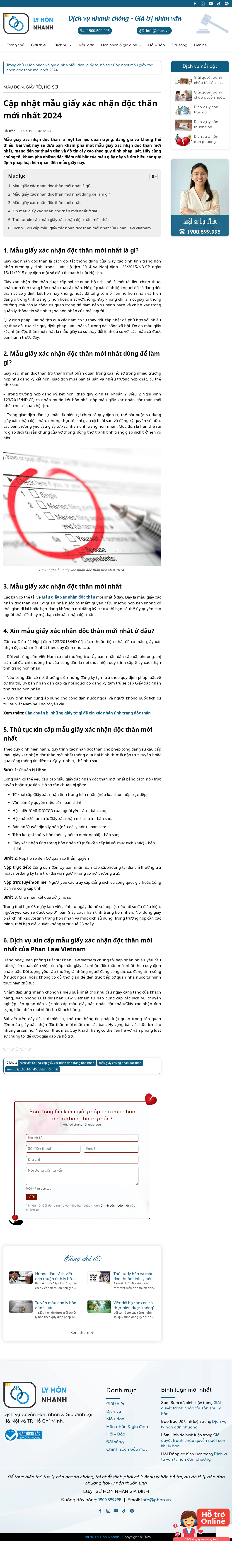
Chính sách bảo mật (115, 1205)
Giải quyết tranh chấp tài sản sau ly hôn (208, 81)
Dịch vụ (113, 1411)
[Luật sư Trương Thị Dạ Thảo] (200, 197)
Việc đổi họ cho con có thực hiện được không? (134, 1305)
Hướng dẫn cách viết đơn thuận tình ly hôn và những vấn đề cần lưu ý (54, 1276)
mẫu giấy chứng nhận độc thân (120, 1063)
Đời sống (115, 1442)
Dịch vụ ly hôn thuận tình (206, 124)
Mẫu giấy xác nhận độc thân (68, 597)
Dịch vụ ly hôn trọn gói (206, 109)
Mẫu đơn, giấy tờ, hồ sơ (30, 87)
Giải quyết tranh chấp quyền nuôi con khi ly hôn (208, 95)
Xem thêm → (82, 1332)
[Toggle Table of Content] (151, 176)
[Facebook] (100, 1511)
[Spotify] (132, 1511)
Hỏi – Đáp (115, 1434)
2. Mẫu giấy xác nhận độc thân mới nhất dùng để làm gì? (59, 194)
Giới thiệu (116, 1404)
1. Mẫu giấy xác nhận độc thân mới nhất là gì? (49, 185)
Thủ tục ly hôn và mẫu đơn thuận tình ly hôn (134, 1276)
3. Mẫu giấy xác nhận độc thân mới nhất (44, 202)
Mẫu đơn (115, 1419)
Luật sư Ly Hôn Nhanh (100, 1537)
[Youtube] (116, 1511)
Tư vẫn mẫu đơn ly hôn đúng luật (55, 1305)
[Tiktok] (124, 1511)
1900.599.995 (109, 1500)
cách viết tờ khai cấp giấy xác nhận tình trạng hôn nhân (57, 1063)
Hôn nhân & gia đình (127, 1427)
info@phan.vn (156, 1500)
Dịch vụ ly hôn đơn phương (206, 139)
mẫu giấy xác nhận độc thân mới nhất (32, 1069)
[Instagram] (108, 1511)
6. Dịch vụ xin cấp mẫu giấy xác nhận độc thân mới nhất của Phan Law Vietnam (79, 228)
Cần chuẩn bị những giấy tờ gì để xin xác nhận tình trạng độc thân (88, 713)
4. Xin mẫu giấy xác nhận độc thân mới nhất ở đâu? (54, 210)
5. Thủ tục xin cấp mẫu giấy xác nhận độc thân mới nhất (59, 219)
